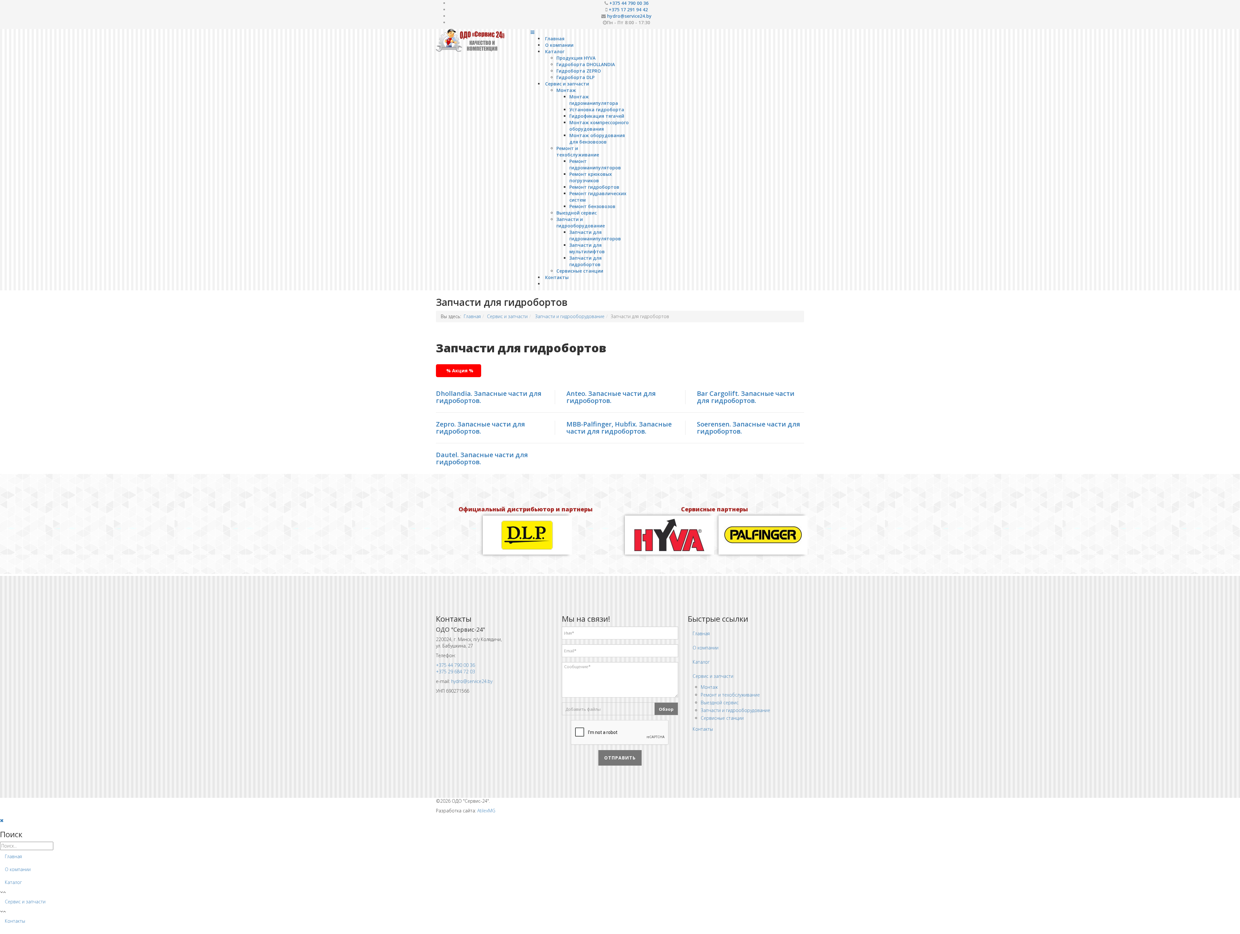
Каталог (554, 51)
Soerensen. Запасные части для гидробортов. (748, 428)
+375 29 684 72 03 (455, 671)
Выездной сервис (576, 213)
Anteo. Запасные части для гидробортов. (611, 397)
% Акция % (459, 370)
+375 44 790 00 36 (628, 3)
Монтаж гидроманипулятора (593, 100)
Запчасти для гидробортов (585, 261)
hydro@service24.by (629, 16)
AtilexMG (486, 811)
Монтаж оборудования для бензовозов (597, 138)
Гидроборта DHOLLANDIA (585, 64)
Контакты (557, 277)
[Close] (2, 820)
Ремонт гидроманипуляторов (595, 164)
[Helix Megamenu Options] (532, 32)
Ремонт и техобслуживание (577, 151)
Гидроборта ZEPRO (578, 71)
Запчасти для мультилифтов (587, 248)
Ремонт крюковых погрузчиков (590, 177)
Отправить (620, 758)
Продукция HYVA (575, 58)
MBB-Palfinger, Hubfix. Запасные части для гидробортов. (619, 428)
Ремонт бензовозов (592, 206)
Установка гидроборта (596, 109)
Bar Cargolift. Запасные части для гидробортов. (745, 397)
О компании (559, 45)
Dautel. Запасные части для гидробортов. (482, 458)
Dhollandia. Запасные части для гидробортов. (489, 397)
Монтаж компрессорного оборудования (599, 125)
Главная (554, 38)
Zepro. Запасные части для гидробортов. (480, 428)
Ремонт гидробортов (594, 187)
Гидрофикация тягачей (596, 116)
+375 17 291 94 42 (628, 9)
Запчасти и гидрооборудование (580, 222)
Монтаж (566, 90)
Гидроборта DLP (575, 77)
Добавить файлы (583, 709)
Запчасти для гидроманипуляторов (595, 235)
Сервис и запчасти (567, 84)
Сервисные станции (579, 271)
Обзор (666, 709)
